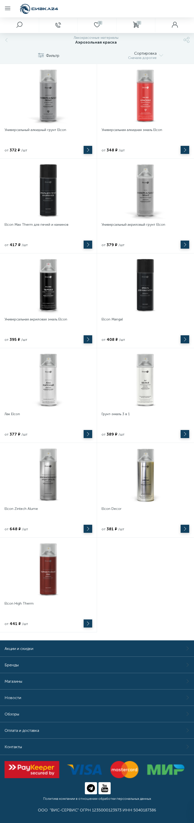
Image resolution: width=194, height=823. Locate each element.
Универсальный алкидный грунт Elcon (35, 130)
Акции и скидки (19, 648)
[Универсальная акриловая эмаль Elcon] (48, 286)
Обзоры (12, 714)
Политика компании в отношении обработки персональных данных (97, 799)
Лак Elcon (12, 414)
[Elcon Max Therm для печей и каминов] (48, 191)
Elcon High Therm (19, 603)
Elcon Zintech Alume (21, 509)
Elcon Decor (112, 509)
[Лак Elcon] (48, 381)
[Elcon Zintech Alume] (48, 475)
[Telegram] (91, 788)
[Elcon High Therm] (48, 570)
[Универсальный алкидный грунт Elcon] (48, 96)
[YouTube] (105, 788)
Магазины (13, 681)
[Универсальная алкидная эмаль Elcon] (145, 96)
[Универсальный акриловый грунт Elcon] (145, 191)
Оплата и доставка (22, 730)
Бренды (12, 665)
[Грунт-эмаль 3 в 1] (145, 381)
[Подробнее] (88, 150)
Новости (13, 697)
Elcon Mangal (112, 319)
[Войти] (174, 25)
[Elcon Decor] (145, 475)
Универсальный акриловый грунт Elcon (133, 224)
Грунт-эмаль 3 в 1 (116, 414)
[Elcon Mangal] (145, 286)
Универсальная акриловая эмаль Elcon (36, 319)
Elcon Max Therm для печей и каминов (36, 224)
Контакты (13, 746)
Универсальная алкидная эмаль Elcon (132, 130)
